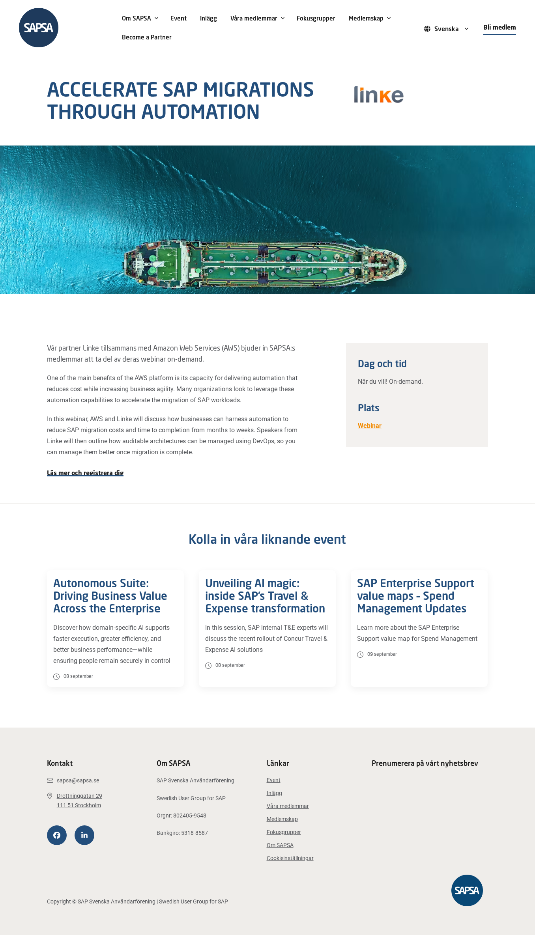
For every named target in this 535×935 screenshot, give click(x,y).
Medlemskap (366, 18)
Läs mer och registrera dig (85, 473)
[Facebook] (57, 835)
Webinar (370, 425)
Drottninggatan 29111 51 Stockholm (79, 800)
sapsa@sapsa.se (78, 780)
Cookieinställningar (290, 858)
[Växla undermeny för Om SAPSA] (156, 18)
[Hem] (64, 27)
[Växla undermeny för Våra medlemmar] (282, 18)
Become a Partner (147, 37)
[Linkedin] (84, 835)
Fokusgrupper (316, 18)
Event (178, 18)
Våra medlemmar (253, 18)
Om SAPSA (136, 18)
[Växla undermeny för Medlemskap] (389, 18)
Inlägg (208, 18)
